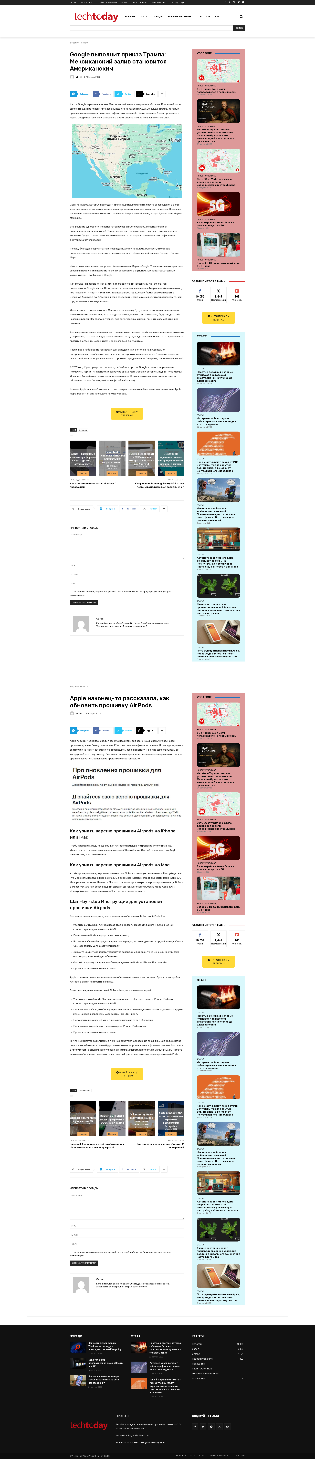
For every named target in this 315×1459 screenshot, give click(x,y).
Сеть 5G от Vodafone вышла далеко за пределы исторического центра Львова (216, 182)
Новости (84, 42)
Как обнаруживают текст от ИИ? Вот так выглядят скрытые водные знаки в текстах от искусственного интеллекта (217, 466)
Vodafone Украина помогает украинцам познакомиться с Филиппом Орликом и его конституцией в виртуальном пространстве (215, 135)
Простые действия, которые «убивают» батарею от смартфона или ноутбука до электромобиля (215, 376)
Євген (79, 77)
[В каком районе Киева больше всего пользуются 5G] (218, 204)
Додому (74, 42)
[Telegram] (211, 1426)
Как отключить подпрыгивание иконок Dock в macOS (105, 1362)
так (200, 289)
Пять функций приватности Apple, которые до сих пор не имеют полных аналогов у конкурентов (218, 653)
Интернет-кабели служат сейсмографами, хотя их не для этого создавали (216, 421)
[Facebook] (225, 2)
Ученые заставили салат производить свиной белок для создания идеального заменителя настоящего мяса (218, 609)
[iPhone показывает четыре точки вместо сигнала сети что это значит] (78, 1380)
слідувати (218, 289)
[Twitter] (234, 2)
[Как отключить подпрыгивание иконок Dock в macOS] (78, 1363)
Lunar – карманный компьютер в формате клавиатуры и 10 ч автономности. (83, 458)
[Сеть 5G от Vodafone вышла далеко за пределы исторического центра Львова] (218, 160)
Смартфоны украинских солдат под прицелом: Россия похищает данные (171, 458)
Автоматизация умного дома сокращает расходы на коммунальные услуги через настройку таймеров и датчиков (217, 562)
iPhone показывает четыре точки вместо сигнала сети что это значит (103, 1379)
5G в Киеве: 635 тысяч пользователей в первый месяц (216, 90)
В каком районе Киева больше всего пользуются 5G (215, 224)
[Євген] (72, 77)
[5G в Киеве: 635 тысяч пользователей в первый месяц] (218, 71)
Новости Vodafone (206, 86)
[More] (162, 94)
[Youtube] (243, 2)
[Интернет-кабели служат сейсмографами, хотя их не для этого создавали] (218, 400)
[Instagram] (229, 2)
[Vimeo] (239, 2)
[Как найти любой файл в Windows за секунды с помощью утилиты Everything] (78, 1347)
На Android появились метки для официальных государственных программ (112, 458)
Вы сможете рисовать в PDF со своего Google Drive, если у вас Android (141, 458)
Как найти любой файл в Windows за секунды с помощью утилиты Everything (105, 1346)
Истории (83, 430)
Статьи (200, 369)
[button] (241, 17)
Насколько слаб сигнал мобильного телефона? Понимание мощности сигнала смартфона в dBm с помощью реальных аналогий (216, 514)
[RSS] (203, 1426)
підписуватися (238, 289)
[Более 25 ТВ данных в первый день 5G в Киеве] (218, 245)
